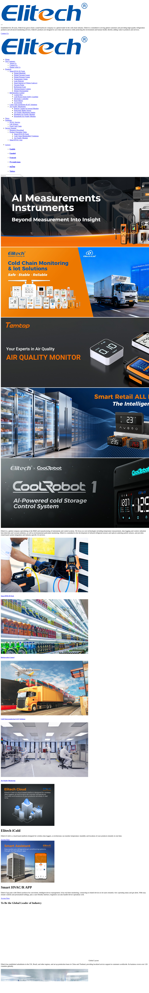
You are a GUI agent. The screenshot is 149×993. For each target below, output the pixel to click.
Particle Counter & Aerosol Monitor (26, 108)
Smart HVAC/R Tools (17, 71)
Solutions (8, 120)
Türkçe (12, 171)
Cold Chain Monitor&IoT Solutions (26, 136)
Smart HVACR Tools (21, 134)
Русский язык (15, 162)
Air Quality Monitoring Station (24, 112)
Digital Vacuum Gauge (22, 75)
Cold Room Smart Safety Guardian (26, 97)
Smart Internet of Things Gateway (25, 83)
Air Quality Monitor (21, 138)
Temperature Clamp (21, 79)
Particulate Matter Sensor (22, 110)
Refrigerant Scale (20, 87)
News (7, 118)
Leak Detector (19, 81)
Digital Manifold (19, 73)
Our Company (10, 61)
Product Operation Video (18, 132)
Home (7, 59)
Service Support (10, 128)
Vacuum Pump (19, 85)
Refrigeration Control (17, 93)
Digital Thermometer (21, 91)
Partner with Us (15, 67)
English (12, 149)
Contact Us (13, 65)
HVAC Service (15, 122)
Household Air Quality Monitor (25, 116)
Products (8, 69)
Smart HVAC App (16, 140)
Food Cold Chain (16, 126)
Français (13, 158)
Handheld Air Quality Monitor (24, 114)
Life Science (14, 124)
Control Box (18, 95)
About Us (13, 63)
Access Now (5, 840)
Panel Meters (18, 101)
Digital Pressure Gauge (22, 77)
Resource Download (17, 130)
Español (13, 153)
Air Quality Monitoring (18, 106)
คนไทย (12, 167)
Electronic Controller (21, 99)
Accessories (18, 103)
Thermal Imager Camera (22, 89)
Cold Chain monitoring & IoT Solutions (23, 105)
